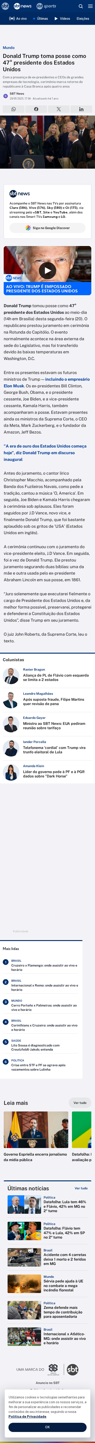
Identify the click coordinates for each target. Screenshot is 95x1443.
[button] (36, 1141)
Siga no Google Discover (51, 228)
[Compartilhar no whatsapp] (13, 109)
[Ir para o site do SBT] (72, 1369)
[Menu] (90, 6)
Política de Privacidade (27, 1416)
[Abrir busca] (80, 6)
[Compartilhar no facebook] (36, 109)
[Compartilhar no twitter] (59, 109)
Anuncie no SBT (47, 1383)
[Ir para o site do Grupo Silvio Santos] (40, 1369)
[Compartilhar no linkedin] (81, 109)
